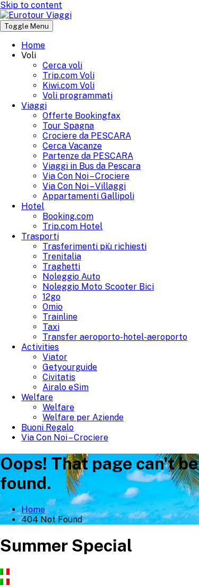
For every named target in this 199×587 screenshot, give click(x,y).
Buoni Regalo (47, 427)
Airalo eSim (65, 387)
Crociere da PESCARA (86, 136)
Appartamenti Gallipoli (88, 196)
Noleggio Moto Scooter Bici (98, 287)
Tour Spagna (68, 126)
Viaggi (34, 106)
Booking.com (67, 216)
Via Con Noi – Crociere (85, 176)
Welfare (37, 397)
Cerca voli (62, 65)
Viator (54, 357)
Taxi (50, 327)
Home (33, 45)
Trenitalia (61, 256)
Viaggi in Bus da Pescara (91, 166)
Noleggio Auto (71, 277)
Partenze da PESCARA (87, 156)
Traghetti (61, 266)
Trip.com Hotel (72, 226)
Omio (52, 307)
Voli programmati (77, 96)
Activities (40, 347)
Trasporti (40, 236)
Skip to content (31, 5)
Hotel (32, 206)
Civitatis (58, 377)
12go (51, 297)
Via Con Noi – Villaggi (84, 186)
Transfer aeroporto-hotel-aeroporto (114, 337)
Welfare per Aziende (83, 417)
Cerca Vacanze (72, 146)
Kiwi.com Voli (68, 85)
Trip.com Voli (68, 75)
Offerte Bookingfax (81, 116)
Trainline (59, 317)
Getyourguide (69, 367)
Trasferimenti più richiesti (94, 246)
